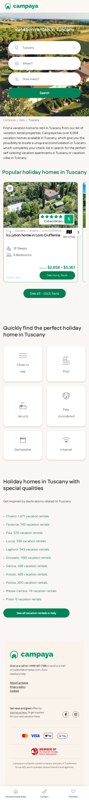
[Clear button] (74, 47)
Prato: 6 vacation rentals (23, 599)
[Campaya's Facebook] (66, 714)
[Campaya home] (20, 6)
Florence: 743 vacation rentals (27, 525)
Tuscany (34, 120)
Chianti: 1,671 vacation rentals (27, 516)
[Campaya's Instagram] (75, 714)
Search (44, 93)
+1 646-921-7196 (37, 666)
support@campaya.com (26, 670)
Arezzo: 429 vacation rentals (26, 574)
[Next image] (78, 232)
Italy (22, 120)
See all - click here (44, 293)
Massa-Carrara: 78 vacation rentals (31, 591)
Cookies (14, 691)
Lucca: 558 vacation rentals (26, 541)
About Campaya (19, 683)
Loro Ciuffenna (51, 230)
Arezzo (33, 230)
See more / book (57, 275)
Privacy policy (17, 687)
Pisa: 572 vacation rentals (24, 533)
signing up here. (18, 712)
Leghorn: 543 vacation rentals (27, 549)
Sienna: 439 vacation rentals (26, 566)
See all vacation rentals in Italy (36, 613)
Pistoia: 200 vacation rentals (26, 583)
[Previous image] (11, 232)
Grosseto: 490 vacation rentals (28, 558)
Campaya (9, 120)
